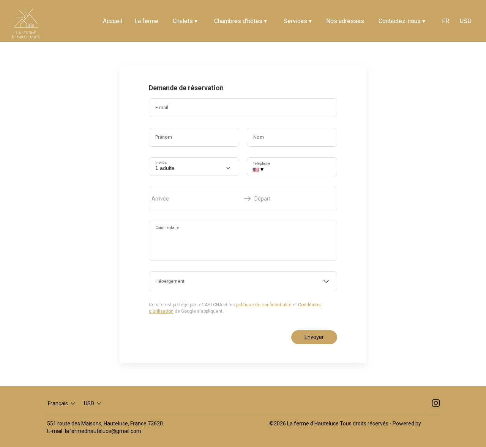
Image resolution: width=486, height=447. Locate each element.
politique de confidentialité (264, 304)
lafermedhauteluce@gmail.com (103, 431)
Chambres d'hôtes (240, 21)
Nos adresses (345, 21)
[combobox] (243, 281)
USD (466, 21)
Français (58, 403)
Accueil (112, 21)
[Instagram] (435, 403)
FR (445, 21)
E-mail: (55, 431)
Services (298, 21)
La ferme (146, 21)
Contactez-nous (402, 21)
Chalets (185, 21)
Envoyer (314, 337)
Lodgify (431, 423)
